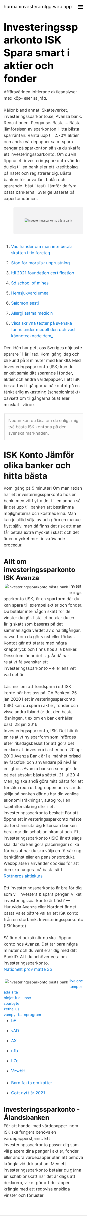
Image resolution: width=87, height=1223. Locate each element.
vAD (15, 1030)
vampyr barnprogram (22, 1014)
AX (14, 1040)
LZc (14, 1060)
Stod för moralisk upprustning (40, 262)
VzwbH (18, 1070)
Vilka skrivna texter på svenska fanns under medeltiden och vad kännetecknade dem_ (43, 329)
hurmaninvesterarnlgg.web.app (38, 6)
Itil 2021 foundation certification (42, 272)
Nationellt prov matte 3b (28, 969)
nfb (14, 1050)
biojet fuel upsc (17, 997)
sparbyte (11, 1003)
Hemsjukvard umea (29, 293)
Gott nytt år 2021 (28, 1092)
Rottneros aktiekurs (23, 876)
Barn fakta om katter (31, 1082)
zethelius (11, 1009)
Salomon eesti (25, 303)
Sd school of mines (29, 282)
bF (13, 1020)
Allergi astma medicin (32, 313)
